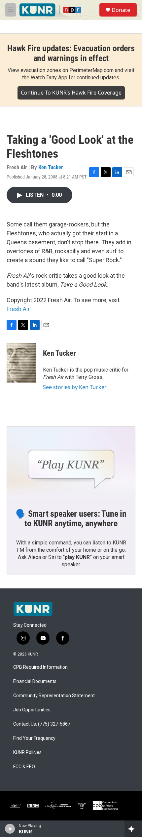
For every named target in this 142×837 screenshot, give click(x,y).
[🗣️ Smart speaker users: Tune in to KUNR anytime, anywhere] (71, 463)
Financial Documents (34, 681)
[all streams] (133, 828)
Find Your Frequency (34, 738)
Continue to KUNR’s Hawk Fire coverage (71, 92)
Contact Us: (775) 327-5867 (41, 724)
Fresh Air (18, 308)
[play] (10, 828)
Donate (121, 10)
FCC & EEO (24, 766)
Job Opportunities (32, 709)
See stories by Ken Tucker (75, 387)
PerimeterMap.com (91, 70)
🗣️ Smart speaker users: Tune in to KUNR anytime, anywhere (71, 519)
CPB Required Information (40, 667)
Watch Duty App (49, 77)
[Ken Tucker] (21, 363)
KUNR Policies (27, 752)
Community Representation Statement (54, 695)
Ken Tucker (50, 167)
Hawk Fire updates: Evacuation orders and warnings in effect (71, 53)
